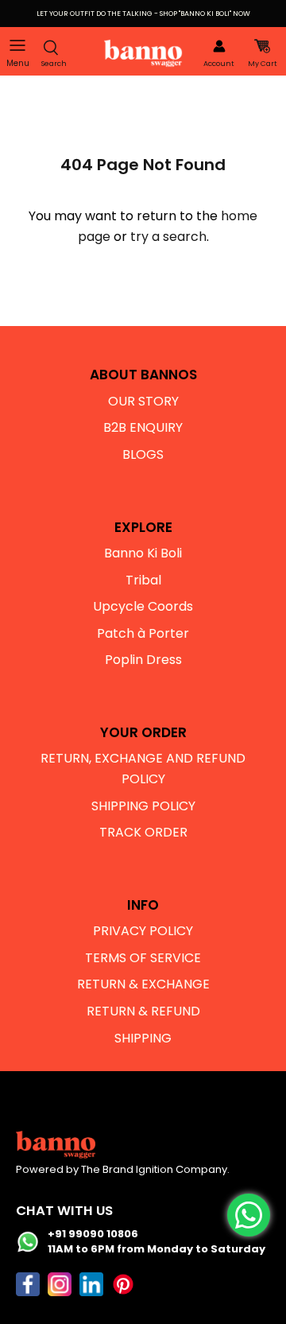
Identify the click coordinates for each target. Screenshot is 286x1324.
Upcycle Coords (143, 606)
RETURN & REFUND (143, 1011)
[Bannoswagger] (143, 53)
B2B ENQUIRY (143, 427)
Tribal (143, 580)
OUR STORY (143, 401)
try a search (168, 236)
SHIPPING (143, 1038)
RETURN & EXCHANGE (143, 984)
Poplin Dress (143, 659)
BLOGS (143, 454)
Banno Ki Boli (143, 553)
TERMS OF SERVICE (143, 958)
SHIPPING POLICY (143, 806)
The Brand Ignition (127, 1169)
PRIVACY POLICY (143, 931)
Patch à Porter (143, 633)
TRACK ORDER (143, 832)
